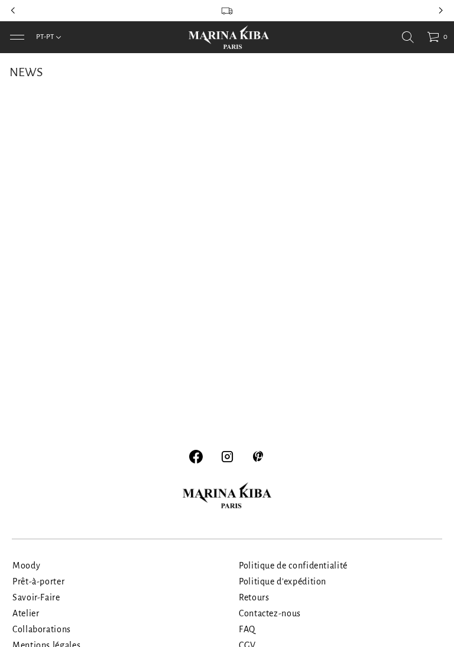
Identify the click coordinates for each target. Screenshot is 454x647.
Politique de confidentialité (293, 565)
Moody (26, 565)
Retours (254, 597)
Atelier (25, 613)
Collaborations (41, 629)
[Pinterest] (258, 456)
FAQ (247, 629)
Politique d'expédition (282, 581)
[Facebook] (196, 456)
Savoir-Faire (36, 597)
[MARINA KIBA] (229, 37)
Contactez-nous (270, 613)
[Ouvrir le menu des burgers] (17, 37)
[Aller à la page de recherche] (408, 37)
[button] (408, 37)
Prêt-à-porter (38, 581)
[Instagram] (227, 456)
